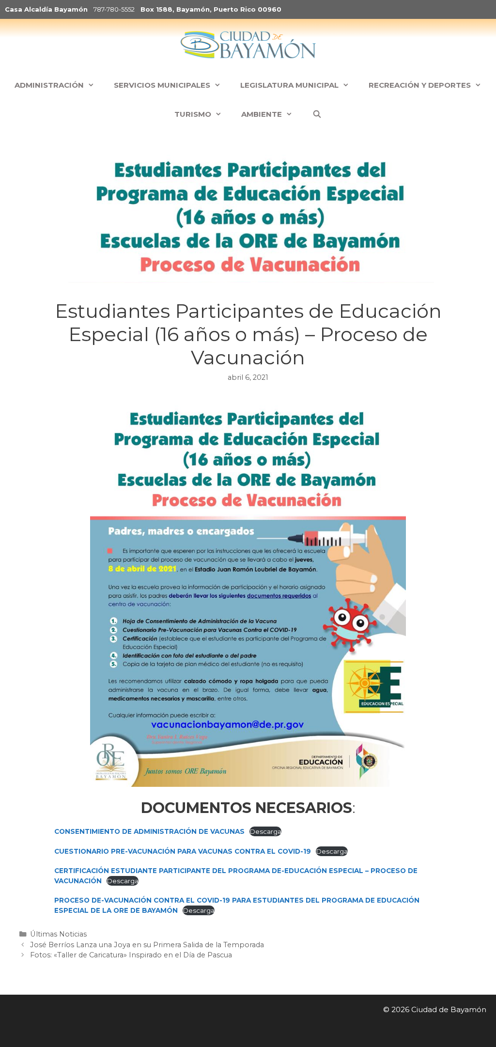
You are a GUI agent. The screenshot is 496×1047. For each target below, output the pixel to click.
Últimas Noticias (58, 934)
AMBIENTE (261, 114)
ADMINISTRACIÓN (49, 85)
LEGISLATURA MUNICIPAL (289, 85)
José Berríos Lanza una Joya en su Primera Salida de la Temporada (147, 944)
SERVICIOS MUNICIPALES (162, 85)
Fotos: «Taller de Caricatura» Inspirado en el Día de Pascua (131, 955)
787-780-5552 (114, 9)
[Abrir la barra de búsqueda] (316, 114)
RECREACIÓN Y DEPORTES (420, 85)
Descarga (265, 831)
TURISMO (192, 114)
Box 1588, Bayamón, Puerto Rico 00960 (210, 9)
